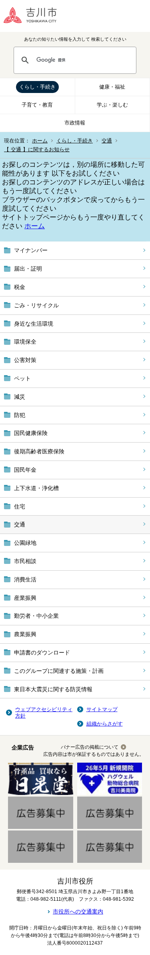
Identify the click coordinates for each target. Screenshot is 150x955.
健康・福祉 (112, 87)
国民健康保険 (31, 433)
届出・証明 (28, 268)
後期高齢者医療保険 (39, 451)
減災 (19, 396)
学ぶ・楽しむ (112, 105)
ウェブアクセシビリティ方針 (43, 712)
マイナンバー (31, 250)
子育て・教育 (37, 105)
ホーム (40, 141)
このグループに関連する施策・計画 (59, 671)
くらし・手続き (37, 87)
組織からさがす (104, 724)
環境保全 (25, 341)
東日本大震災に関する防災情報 (53, 689)
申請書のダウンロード (42, 652)
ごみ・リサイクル (36, 305)
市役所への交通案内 (78, 911)
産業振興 (25, 598)
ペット (22, 378)
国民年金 (25, 470)
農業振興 (25, 634)
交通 (107, 141)
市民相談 (25, 561)
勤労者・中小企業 (36, 616)
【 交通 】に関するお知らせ (37, 149)
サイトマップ (102, 709)
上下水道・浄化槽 (36, 488)
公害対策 (25, 360)
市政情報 (74, 123)
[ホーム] (36, 16)
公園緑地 (25, 543)
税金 (19, 287)
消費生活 (25, 579)
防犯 (19, 415)
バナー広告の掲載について (89, 747)
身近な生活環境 (33, 323)
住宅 (19, 506)
